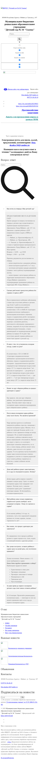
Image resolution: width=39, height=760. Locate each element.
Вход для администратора (13, 633)
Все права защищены (12, 630)
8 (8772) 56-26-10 (6, 683)
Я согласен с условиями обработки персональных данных (19, 702)
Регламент (8, 628)
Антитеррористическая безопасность (20, 656)
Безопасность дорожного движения (20, 648)
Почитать (11, 758)
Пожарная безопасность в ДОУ (18, 664)
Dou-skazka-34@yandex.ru (29, 95)
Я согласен (4, 758)
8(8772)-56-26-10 (32, 97)
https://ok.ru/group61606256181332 (27, 106)
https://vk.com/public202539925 (28, 104)
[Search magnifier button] (19, 39)
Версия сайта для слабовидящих (18, 89)
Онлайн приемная (11, 625)
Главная (3, 136)
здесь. (9, 742)
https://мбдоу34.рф (7, 716)
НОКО (7, 623)
